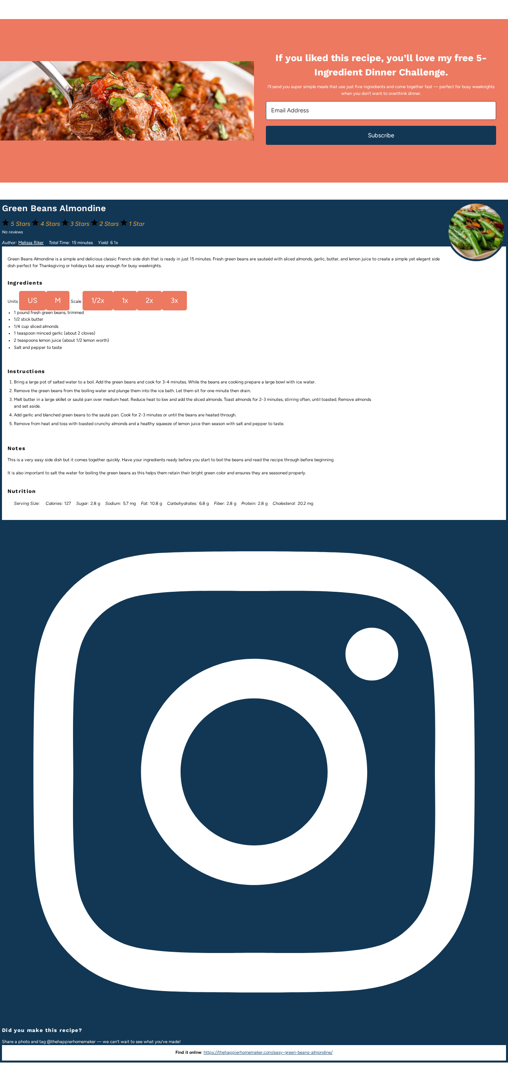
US (32, 300)
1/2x (97, 300)
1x (125, 300)
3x (174, 300)
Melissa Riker (31, 242)
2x (149, 300)
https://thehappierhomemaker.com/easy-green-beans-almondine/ (268, 1052)
